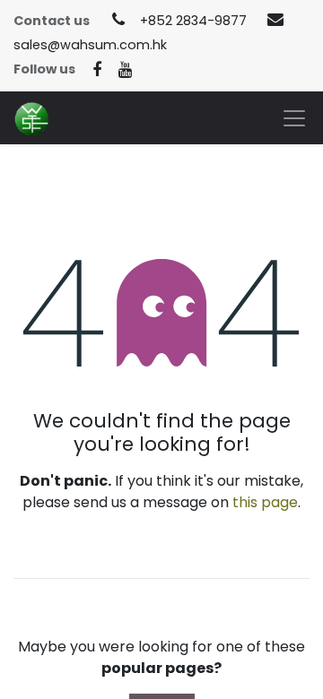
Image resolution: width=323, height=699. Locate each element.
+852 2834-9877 (193, 21)
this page (265, 502)
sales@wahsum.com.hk (90, 45)
